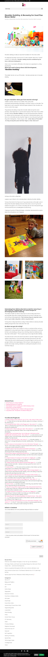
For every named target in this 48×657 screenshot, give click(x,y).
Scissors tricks (9, 483)
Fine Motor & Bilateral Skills (10, 19)
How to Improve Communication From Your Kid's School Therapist (22, 444)
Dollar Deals (8, 589)
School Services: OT (9, 628)
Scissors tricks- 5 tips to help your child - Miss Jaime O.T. (19, 428)
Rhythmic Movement (10, 626)
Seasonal (7, 631)
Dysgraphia (7, 591)
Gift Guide (7, 598)
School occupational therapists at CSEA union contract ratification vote (22, 568)
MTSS (6, 614)
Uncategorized (8, 642)
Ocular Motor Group (10, 617)
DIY (5, 586)
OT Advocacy (8, 619)
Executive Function (9, 593)
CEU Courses (8, 584)
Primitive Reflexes (9, 624)
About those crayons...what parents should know (17, 453)
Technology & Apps (9, 640)
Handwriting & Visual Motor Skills (29, 19)
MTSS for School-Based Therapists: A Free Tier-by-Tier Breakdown (21, 561)
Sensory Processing (9, 635)
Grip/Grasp (7, 600)
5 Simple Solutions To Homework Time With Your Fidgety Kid (20, 458)
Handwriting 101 (10, 467)
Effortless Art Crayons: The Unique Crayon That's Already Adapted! (22, 470)
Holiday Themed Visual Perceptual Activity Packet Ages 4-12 (20, 462)
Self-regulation (8, 633)
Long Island (7, 610)
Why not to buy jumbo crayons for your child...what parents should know (23, 487)
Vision (6, 645)
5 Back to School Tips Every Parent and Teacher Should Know (21, 448)
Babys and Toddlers (9, 582)
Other (6, 621)
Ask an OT (7, 579)
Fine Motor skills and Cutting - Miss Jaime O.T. (17, 439)
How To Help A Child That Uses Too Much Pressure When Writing (22, 474)
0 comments (38, 19)
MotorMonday (8, 612)
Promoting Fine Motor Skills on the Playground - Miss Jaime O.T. (21, 424)
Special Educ (8, 638)
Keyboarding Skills (9, 607)
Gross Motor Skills (19, 19)
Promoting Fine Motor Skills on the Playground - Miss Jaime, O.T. (21, 479)
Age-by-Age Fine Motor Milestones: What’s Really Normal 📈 (19, 574)
